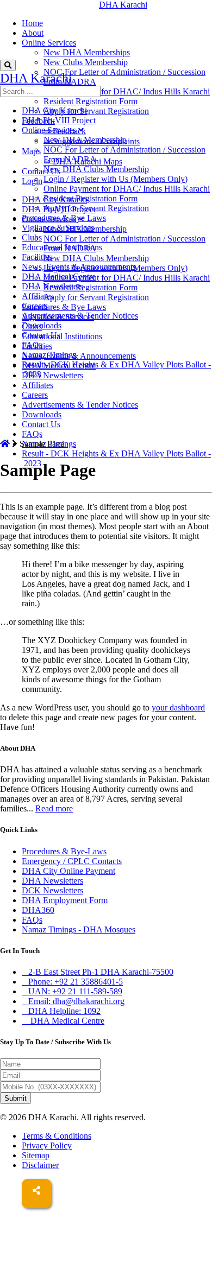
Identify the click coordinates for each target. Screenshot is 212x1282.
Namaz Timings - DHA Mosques (78, 929)
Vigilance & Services (58, 227)
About (32, 32)
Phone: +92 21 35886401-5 (75, 981)
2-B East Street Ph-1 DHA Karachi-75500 (100, 971)
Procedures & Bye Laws (64, 307)
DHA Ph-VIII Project (59, 120)
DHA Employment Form (65, 900)
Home (32, 23)
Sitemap (35, 1155)
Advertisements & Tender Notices (80, 404)
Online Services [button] (49, 42)
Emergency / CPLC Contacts (72, 861)
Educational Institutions (62, 336)
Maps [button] (31, 151)
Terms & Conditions (56, 1135)
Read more (54, 808)
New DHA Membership (85, 139)
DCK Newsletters (52, 890)
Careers (35, 394)
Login (32, 181)
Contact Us (41, 171)
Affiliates (37, 385)
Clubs (32, 237)
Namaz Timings (49, 354)
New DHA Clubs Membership (96, 258)
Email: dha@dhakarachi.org (76, 1001)
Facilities (37, 257)
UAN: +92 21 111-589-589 (75, 991)
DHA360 (38, 910)
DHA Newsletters (52, 375)
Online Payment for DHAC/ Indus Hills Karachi (126, 91)
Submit (15, 1098)
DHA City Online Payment (68, 870)
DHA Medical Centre (59, 276)
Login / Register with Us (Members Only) (115, 178)
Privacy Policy (47, 1145)
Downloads (41, 414)
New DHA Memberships (86, 52)
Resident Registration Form (90, 101)
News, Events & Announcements (79, 355)
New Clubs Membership (85, 62)
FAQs (32, 434)
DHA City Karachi (54, 110)
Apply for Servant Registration (96, 111)
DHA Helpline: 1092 (64, 1011)
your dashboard (178, 707)
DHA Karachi (24, 4)
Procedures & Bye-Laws (64, 851)
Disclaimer (40, 1165)
